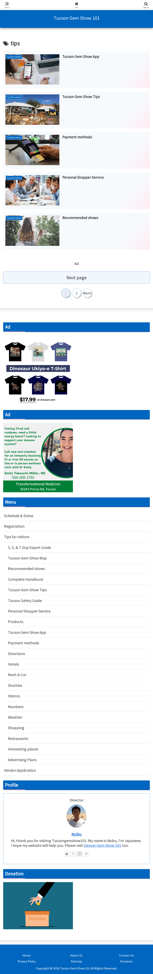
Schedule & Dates (18, 647)
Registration (14, 658)
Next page (77, 354)
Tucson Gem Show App (27, 764)
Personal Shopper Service (29, 743)
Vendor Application (20, 902)
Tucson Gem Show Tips (27, 722)
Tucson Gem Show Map (27, 690)
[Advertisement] (76, 58)
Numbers (16, 838)
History (14, 828)
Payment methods (23, 775)
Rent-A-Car (17, 806)
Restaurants (18, 870)
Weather (15, 849)
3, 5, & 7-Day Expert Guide (29, 679)
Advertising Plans (22, 892)
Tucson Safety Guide (25, 732)
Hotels (13, 796)
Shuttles (15, 817)
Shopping (16, 860)
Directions (16, 785)
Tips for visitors (16, 669)
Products (15, 753)
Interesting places (23, 881)
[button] (141, 702)
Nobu (77, 966)
